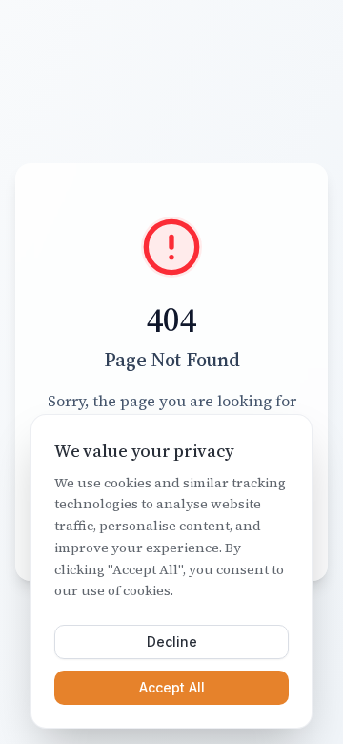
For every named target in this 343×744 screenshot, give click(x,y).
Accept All (172, 687)
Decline (172, 641)
